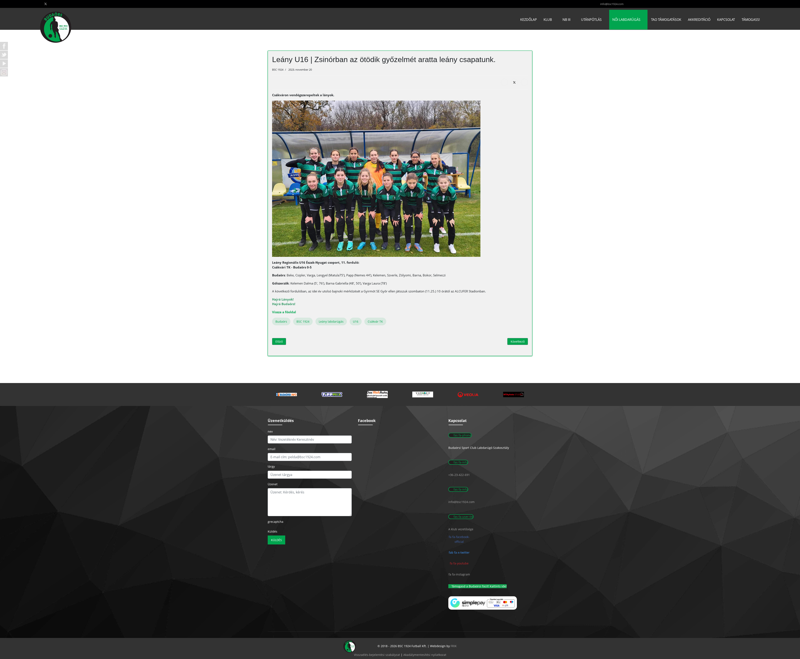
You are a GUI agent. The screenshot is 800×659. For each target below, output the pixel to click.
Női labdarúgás (626, 19)
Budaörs (281, 321)
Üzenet (273, 484)
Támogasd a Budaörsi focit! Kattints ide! (479, 586)
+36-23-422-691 (459, 475)
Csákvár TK (375, 321)
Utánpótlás (591, 19)
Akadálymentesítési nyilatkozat (424, 655)
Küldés (272, 531)
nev (270, 431)
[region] (400, 394)
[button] (286, 394)
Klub (548, 19)
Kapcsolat (726, 19)
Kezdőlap (528, 19)
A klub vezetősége (460, 529)
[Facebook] (504, 82)
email (271, 449)
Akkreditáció (699, 19)
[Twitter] (45, 4)
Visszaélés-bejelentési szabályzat (377, 655)
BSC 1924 (302, 321)
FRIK (454, 646)
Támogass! (751, 19)
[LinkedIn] (524, 82)
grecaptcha (275, 522)
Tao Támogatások (666, 19)
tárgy (271, 466)
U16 (355, 321)
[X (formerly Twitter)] (514, 82)
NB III (566, 19)
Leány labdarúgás (331, 321)
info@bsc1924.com (612, 4)
